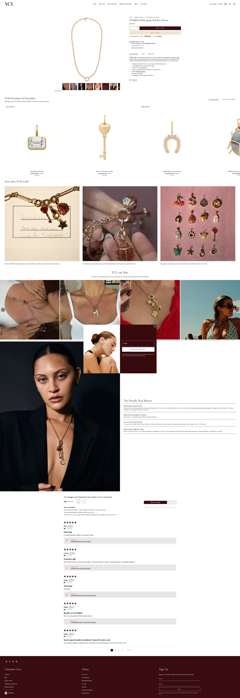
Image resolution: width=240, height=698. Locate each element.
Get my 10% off (138, 349)
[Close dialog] (155, 326)
